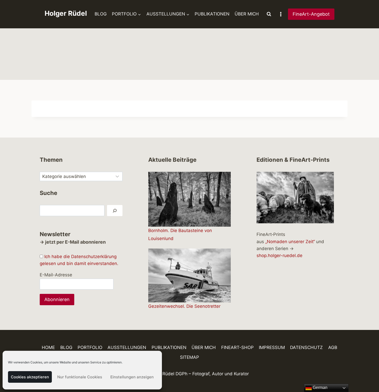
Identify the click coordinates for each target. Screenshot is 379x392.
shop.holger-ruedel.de (279, 255)
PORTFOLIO (90, 347)
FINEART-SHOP (237, 347)
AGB (332, 347)
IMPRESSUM (272, 347)
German (319, 387)
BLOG (101, 13)
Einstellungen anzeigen (132, 376)
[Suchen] (114, 210)
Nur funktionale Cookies (79, 376)
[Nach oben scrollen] (366, 373)
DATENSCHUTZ (306, 347)
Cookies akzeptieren (30, 376)
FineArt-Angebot (311, 14)
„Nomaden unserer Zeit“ (290, 241)
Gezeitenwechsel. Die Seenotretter (184, 306)
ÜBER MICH (247, 13)
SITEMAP (189, 357)
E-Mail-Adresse (56, 274)
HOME (48, 347)
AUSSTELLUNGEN (127, 347)
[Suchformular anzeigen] (269, 14)
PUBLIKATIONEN (212, 13)
